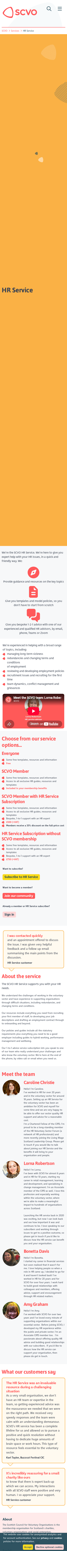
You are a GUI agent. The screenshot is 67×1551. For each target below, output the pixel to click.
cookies (58, 1538)
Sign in (9, 914)
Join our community (18, 896)
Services (15, 30)
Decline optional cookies (49, 1547)
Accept (28, 1547)
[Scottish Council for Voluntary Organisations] (20, 12)
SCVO (4, 30)
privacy (45, 1538)
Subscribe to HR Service (21, 877)
